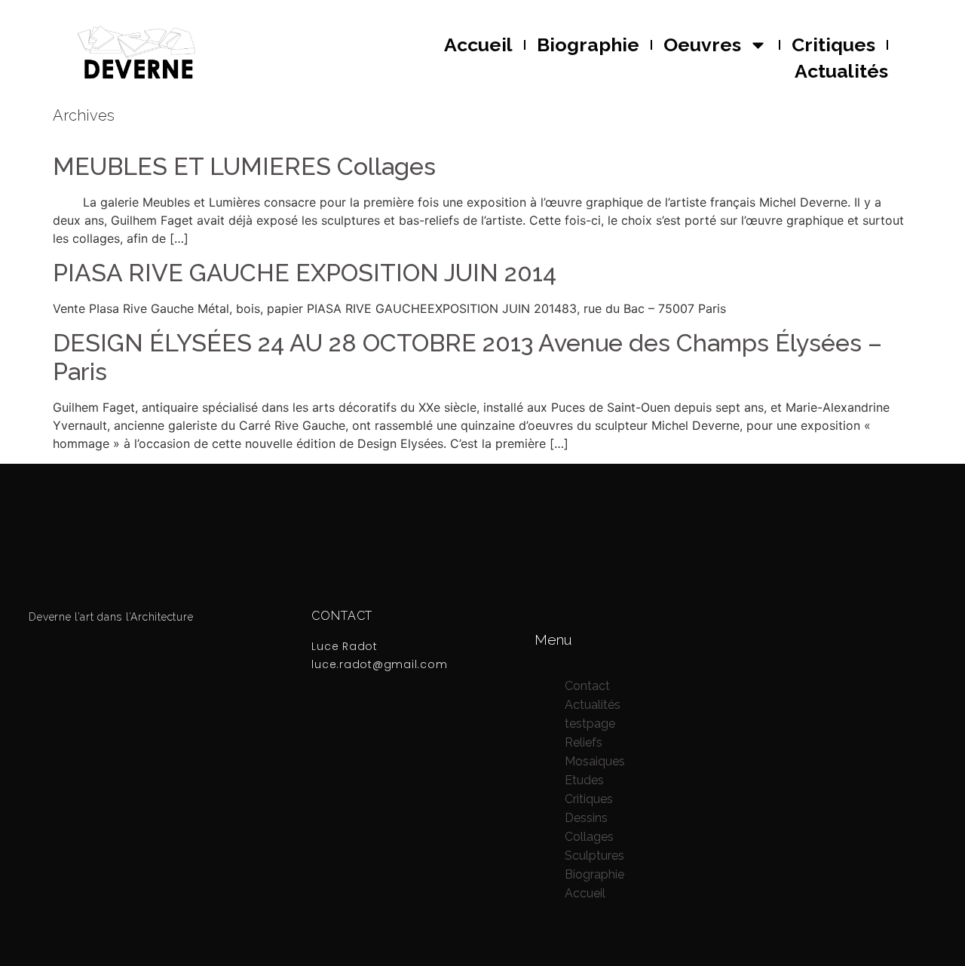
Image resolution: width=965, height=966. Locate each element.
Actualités (841, 71)
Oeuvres (702, 44)
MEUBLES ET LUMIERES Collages (244, 166)
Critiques (833, 44)
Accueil (478, 44)
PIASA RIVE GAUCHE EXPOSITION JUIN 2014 (304, 273)
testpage (590, 723)
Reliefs (583, 742)
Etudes (584, 780)
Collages (589, 837)
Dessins (586, 818)
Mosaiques (595, 761)
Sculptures (594, 855)
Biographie (588, 44)
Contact (587, 686)
